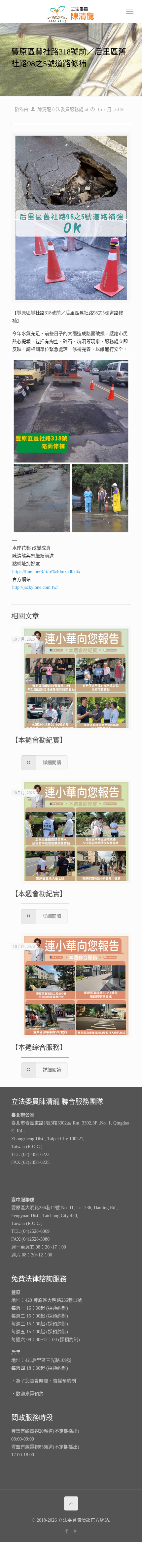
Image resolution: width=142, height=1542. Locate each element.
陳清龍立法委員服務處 (60, 109)
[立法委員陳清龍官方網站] (71, 11)
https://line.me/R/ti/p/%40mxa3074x (46, 571)
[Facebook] (66, 1531)
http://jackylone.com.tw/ (35, 587)
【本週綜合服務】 (39, 1047)
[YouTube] (75, 1531)
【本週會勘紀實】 (39, 740)
